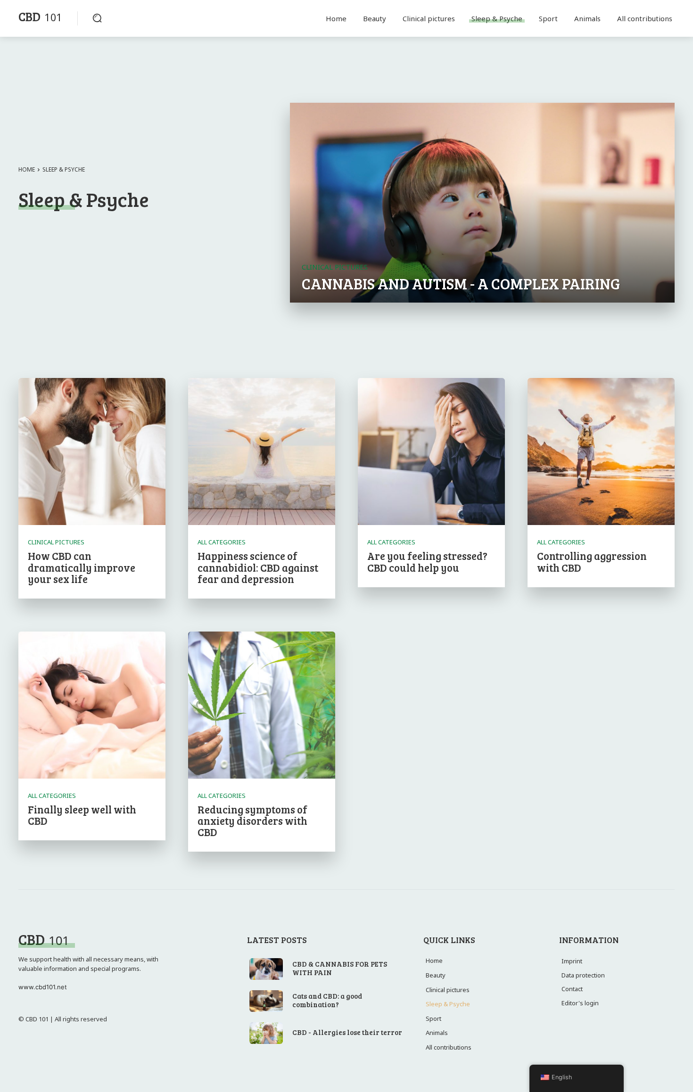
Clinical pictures (335, 267)
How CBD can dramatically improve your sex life (81, 567)
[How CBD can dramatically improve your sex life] (91, 451)
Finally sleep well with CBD (82, 815)
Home (26, 169)
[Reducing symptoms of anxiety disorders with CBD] (261, 705)
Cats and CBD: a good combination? (327, 1000)
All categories (222, 542)
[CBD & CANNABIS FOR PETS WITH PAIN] (266, 969)
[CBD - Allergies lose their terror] (266, 1033)
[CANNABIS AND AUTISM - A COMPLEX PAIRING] (482, 203)
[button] (97, 18)
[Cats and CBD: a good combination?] (266, 1001)
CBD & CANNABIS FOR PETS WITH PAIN (339, 968)
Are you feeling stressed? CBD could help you (427, 561)
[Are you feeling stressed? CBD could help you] (431, 451)
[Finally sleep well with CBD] (91, 705)
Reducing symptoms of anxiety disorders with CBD (252, 820)
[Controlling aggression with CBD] (601, 451)
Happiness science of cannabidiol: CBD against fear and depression (258, 567)
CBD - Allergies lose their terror (347, 1032)
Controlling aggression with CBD (592, 561)
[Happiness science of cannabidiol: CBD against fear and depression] (261, 451)
